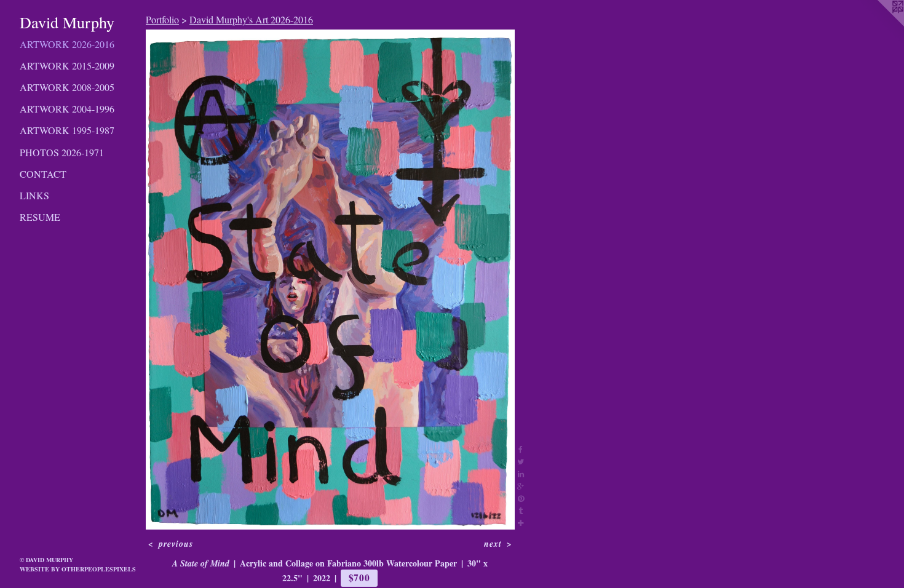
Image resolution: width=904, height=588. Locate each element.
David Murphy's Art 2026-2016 (251, 19)
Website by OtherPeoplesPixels (78, 569)
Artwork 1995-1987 (67, 130)
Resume (40, 216)
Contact (43, 173)
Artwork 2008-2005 (67, 87)
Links (34, 195)
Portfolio (162, 19)
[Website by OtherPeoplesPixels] (879, 24)
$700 (359, 577)
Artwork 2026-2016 (67, 44)
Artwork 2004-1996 (67, 108)
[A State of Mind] (330, 280)
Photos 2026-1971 (62, 152)
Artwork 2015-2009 (67, 65)
